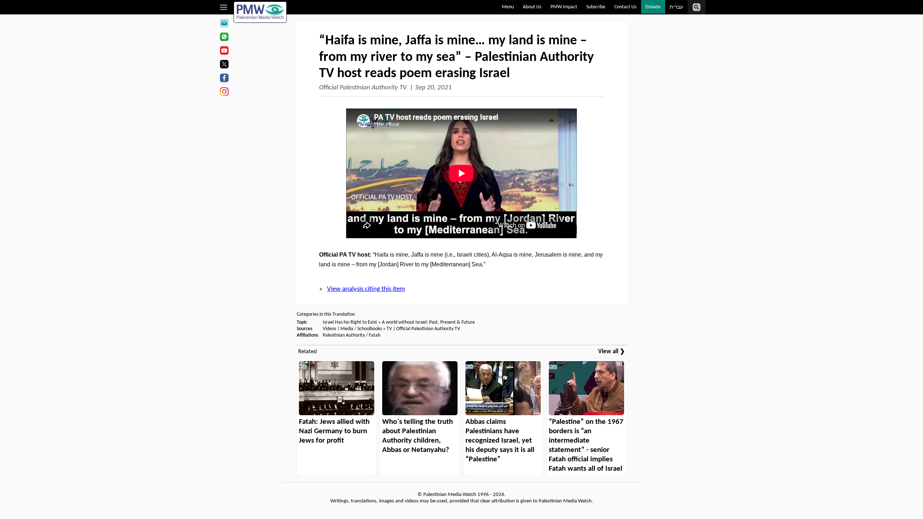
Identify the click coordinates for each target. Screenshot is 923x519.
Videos (329, 329)
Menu (508, 7)
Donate (653, 7)
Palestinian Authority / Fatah (351, 335)
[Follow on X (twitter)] (224, 65)
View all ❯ (611, 352)
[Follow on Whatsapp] (224, 38)
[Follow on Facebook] (224, 79)
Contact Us (625, 7)
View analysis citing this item (366, 289)
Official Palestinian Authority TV (363, 87)
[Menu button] (223, 7)
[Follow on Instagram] (224, 92)
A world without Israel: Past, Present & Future (428, 322)
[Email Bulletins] (224, 24)
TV (389, 329)
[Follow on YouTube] (224, 51)
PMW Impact (564, 7)
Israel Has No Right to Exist (350, 322)
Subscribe (595, 7)
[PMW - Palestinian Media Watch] (260, 12)
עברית (676, 7)
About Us (532, 7)
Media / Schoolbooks (361, 329)
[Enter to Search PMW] (697, 7)
